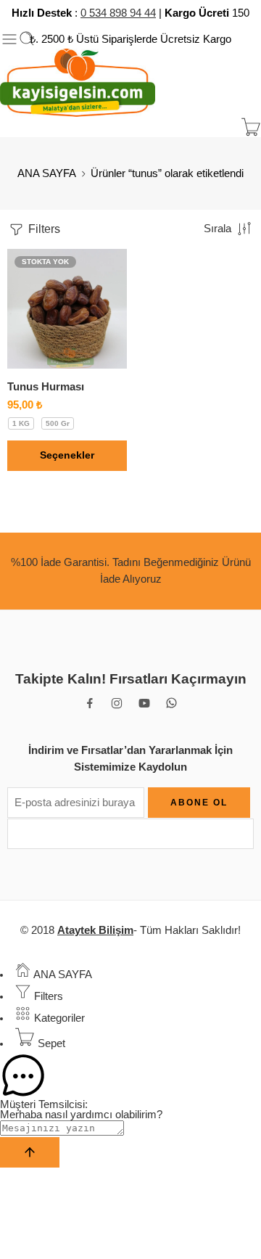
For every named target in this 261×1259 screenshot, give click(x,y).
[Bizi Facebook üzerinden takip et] (90, 703)
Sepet (50, 1043)
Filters (42, 229)
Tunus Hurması (45, 386)
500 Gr (58, 423)
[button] (130, 1076)
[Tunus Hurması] (67, 309)
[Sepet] (251, 127)
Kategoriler (58, 1018)
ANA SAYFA (46, 173)
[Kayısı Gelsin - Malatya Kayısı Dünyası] (77, 83)
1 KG (21, 423)
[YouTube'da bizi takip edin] (144, 703)
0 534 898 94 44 (118, 13)
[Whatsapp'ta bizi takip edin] (171, 703)
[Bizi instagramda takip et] (116, 703)
